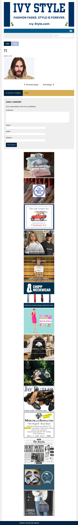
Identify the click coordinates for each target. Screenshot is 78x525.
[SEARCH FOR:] (63, 35)
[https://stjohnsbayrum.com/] (39, 280)
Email (8, 131)
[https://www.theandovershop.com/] (39, 202)
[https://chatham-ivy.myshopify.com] (39, 228)
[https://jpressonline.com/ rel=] (39, 176)
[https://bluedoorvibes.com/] (39, 488)
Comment (9, 110)
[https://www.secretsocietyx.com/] (39, 462)
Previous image (32, 84)
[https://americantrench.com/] (39, 358)
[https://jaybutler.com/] (39, 410)
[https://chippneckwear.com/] (39, 306)
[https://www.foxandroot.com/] (39, 384)
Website (9, 137)
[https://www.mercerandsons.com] (39, 436)
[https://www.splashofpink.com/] (39, 332)
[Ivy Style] (39, 14)
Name (8, 125)
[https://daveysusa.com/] (39, 514)
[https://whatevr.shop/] (39, 254)
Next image (47, 84)
